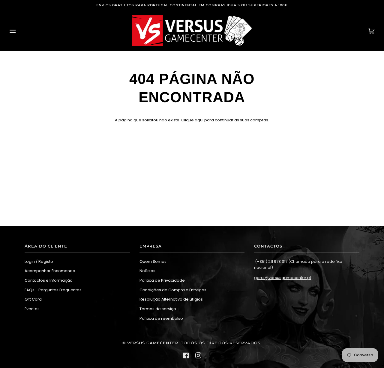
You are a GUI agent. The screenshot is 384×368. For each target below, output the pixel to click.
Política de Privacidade (162, 280)
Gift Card (33, 299)
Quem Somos (153, 261)
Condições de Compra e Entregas (173, 290)
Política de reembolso (161, 318)
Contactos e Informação (49, 280)
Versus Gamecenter (152, 343)
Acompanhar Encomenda (50, 271)
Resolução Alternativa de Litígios (171, 299)
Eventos (32, 309)
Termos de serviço (158, 309)
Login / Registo (39, 261)
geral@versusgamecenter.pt (282, 277)
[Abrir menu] (19, 31)
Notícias (147, 271)
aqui (199, 120)
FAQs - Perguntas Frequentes (53, 290)
